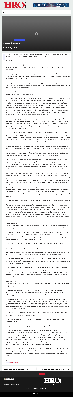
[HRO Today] (20, 379)
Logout (36, 389)
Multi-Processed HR (10, 362)
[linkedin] (51, 384)
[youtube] (53, 384)
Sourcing (16, 362)
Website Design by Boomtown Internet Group (36, 395)
